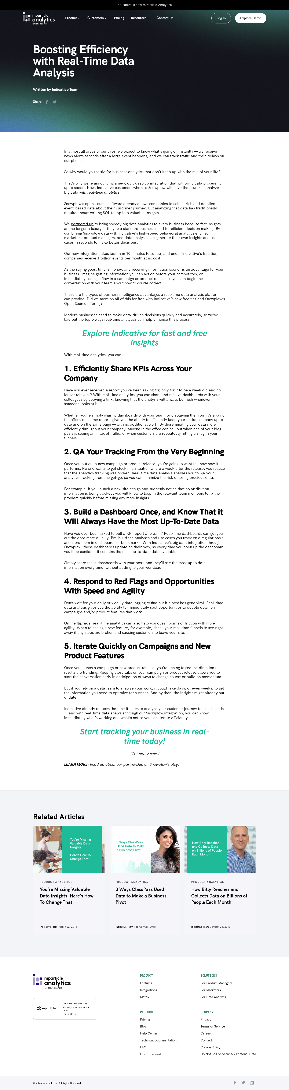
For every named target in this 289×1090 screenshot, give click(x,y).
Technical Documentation (158, 1040)
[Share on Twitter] (56, 102)
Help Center (148, 1033)
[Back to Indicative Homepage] (39, 18)
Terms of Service (213, 1026)
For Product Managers (216, 983)
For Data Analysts (213, 997)
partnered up (82, 223)
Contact (206, 1040)
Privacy (206, 1019)
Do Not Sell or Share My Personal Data (228, 1054)
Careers (206, 1033)
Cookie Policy (210, 1047)
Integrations (148, 990)
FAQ (143, 1047)
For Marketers (211, 990)
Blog (143, 1026)
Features (146, 983)
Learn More (69, 1014)
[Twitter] (243, 1083)
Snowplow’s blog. (164, 764)
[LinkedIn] (252, 1083)
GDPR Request (150, 1054)
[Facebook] (235, 1083)
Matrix (144, 997)
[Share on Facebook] (48, 102)
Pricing (145, 1019)
